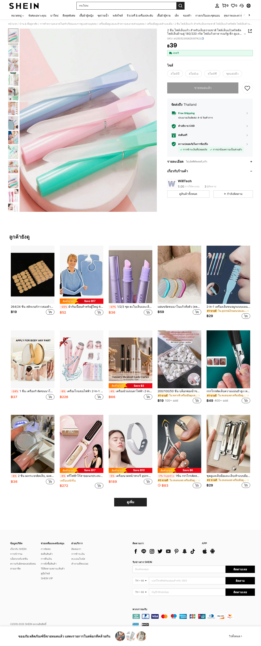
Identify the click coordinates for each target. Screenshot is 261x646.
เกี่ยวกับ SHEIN (18, 549)
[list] (165, 551)
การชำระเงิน (78, 554)
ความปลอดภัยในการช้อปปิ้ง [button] (193, 144)
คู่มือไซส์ (45, 573)
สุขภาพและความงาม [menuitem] (236, 15)
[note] (81, 301)
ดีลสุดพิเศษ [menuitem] (69, 15)
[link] (225, 5)
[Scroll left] (244, 15)
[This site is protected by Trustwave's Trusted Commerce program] (136, 624)
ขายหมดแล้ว (202, 88)
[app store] (205, 553)
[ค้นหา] (180, 6)
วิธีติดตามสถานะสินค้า (53, 568)
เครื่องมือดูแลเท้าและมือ (159, 23)
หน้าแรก (12, 23)
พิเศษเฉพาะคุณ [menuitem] (37, 15)
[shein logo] (24, 5)
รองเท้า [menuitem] (187, 15)
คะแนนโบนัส (78, 558)
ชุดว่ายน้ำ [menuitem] (103, 15)
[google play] (212, 553)
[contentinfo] (194, 616)
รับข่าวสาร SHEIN (142, 562)
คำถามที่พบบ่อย (79, 563)
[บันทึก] (247, 87)
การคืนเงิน (46, 558)
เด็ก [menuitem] (177, 15)
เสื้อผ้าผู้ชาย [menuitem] (164, 15)
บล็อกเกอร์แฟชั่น (19, 558)
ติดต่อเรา (76, 549)
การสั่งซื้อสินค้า (49, 563)
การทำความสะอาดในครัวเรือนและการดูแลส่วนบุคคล (68, 23)
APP (204, 543)
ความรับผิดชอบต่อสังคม (23, 563)
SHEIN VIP (47, 578)
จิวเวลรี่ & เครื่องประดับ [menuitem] (140, 15)
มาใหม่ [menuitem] (54, 15)
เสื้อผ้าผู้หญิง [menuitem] (86, 15)
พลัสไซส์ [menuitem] (118, 15)
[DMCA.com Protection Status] (145, 624)
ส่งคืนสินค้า (47, 554)
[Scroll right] (249, 15)
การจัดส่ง (46, 549)
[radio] (175, 73)
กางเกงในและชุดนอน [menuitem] (207, 15)
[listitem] (32, 284)
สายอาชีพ (15, 568)
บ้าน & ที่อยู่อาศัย (29, 23)
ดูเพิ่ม (130, 502)
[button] (241, 5)
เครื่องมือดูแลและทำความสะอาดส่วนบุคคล (121, 23)
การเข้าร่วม (16, 554)
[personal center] (217, 5)
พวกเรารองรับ (140, 609)
